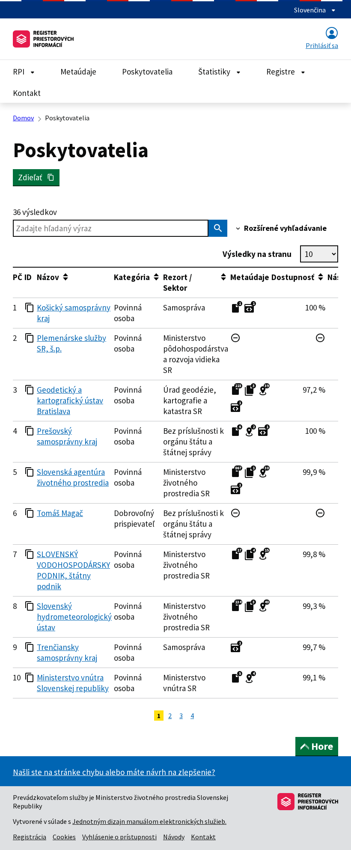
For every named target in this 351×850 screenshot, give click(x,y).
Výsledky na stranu (257, 254)
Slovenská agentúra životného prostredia (73, 477)
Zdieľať (32, 177)
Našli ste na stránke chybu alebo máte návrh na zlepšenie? (114, 772)
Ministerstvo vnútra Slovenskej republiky (73, 682)
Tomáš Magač (60, 513)
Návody (173, 836)
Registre (281, 71)
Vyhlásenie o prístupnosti (119, 836)
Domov (23, 117)
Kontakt (27, 93)
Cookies (64, 836)
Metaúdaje (78, 71)
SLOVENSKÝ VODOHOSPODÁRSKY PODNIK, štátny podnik (73, 570)
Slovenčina (310, 10)
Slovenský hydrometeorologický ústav (74, 616)
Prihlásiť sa (322, 45)
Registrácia (29, 836)
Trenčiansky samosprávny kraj (67, 652)
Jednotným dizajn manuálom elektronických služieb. (149, 821)
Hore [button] (322, 746)
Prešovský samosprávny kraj (67, 436)
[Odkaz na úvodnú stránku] (43, 39)
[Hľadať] (217, 228)
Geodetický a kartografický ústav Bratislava (70, 400)
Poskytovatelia (147, 71)
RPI (19, 71)
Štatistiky (215, 71)
